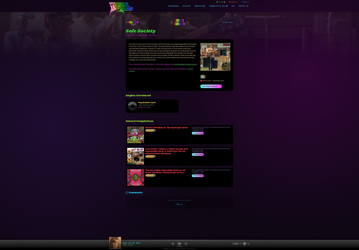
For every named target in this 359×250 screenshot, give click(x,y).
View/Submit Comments (210, 86)
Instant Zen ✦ (228, 22)
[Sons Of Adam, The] (188, 22)
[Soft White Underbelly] (171, 22)
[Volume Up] (248, 243)
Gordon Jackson (128, 245)
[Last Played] (173, 243)
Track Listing (197, 133)
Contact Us (234, 2)
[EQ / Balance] (186, 243)
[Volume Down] (240, 243)
